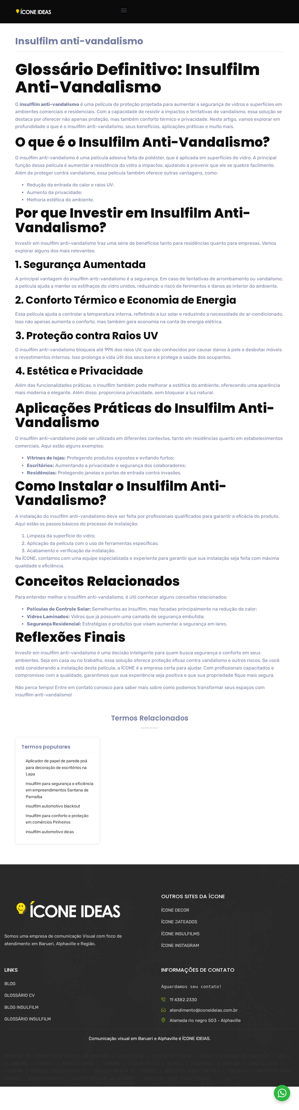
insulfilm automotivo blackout (53, 806)
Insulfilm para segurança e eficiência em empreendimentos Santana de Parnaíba (59, 790)
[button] (123, 10)
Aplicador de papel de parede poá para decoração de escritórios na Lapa (56, 767)
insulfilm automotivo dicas (50, 831)
